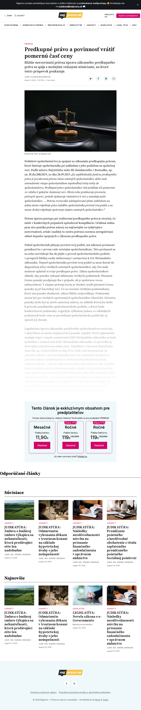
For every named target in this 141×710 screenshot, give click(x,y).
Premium (29, 44)
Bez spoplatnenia (9, 25)
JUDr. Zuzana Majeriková (38, 77)
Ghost (97, 700)
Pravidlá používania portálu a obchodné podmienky (85, 692)
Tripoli (105, 700)
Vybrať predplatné (128, 15)
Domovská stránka (33, 25)
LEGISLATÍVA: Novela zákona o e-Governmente (87, 617)
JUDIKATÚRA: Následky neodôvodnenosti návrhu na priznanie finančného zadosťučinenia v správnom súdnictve (86, 542)
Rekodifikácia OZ (56, 25)
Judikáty (91, 25)
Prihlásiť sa (109, 15)
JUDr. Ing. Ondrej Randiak (17, 554)
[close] (137, 5)
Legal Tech (122, 25)
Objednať (42, 445)
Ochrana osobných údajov (43, 692)
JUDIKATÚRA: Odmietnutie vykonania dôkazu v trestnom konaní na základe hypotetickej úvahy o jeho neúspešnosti (53, 540)
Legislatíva (106, 25)
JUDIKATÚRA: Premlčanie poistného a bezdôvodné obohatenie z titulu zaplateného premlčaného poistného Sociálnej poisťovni (121, 542)
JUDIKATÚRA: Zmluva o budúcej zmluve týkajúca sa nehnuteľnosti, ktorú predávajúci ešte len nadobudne (18, 538)
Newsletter (76, 25)
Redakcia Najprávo (83, 625)
